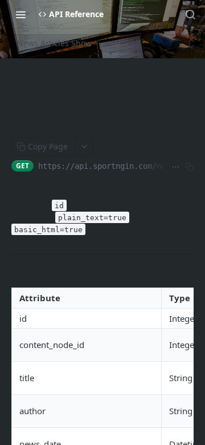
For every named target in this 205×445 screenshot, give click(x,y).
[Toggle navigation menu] (20, 14)
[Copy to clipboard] (189, 167)
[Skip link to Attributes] (8, 273)
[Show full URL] (175, 167)
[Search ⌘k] (190, 14)
